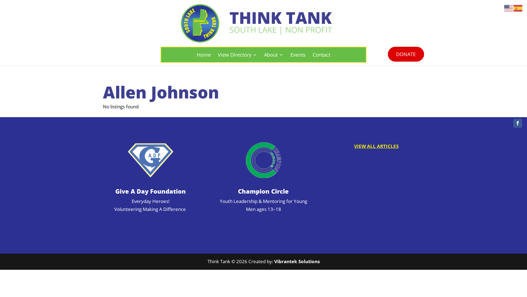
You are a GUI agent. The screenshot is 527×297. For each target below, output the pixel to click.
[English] (509, 8)
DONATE (406, 54)
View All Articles (376, 146)
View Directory (234, 54)
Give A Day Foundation (150, 191)
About (271, 54)
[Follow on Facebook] (517, 123)
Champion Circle (263, 191)
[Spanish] (518, 8)
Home (204, 54)
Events (297, 54)
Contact (321, 54)
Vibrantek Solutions (297, 261)
